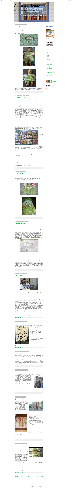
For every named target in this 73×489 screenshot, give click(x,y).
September (49, 75)
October (48, 60)
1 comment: (21, 317)
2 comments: (21, 393)
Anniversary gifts (19, 323)
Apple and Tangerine (29, 5)
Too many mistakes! (20, 223)
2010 (47, 55)
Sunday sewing (19, 173)
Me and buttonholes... (21, 27)
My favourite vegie (20, 445)
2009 (47, 56)
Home (29, 476)
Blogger (40, 486)
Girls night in (18, 275)
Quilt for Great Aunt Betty (22, 399)
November (49, 59)
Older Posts (41, 476)
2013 (47, 51)
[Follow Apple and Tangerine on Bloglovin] (50, 26)
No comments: (22, 366)
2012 (47, 52)
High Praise (18, 353)
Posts (48, 87)
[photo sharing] (36, 410)
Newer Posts (17, 476)
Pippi (16, 372)
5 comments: (21, 347)
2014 (47, 49)
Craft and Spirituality (20, 97)
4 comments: (21, 472)
